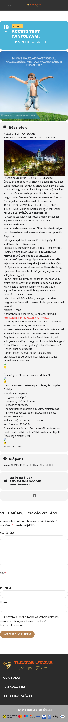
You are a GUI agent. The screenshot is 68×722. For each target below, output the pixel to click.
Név (3, 573)
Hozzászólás (8, 533)
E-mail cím (8, 588)
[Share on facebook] (34, 496)
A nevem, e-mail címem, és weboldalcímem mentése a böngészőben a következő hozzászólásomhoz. (29, 621)
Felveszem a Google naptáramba (25, 483)
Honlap (4, 602)
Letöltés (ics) (21, 477)
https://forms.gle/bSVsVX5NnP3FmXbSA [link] (26, 317)
